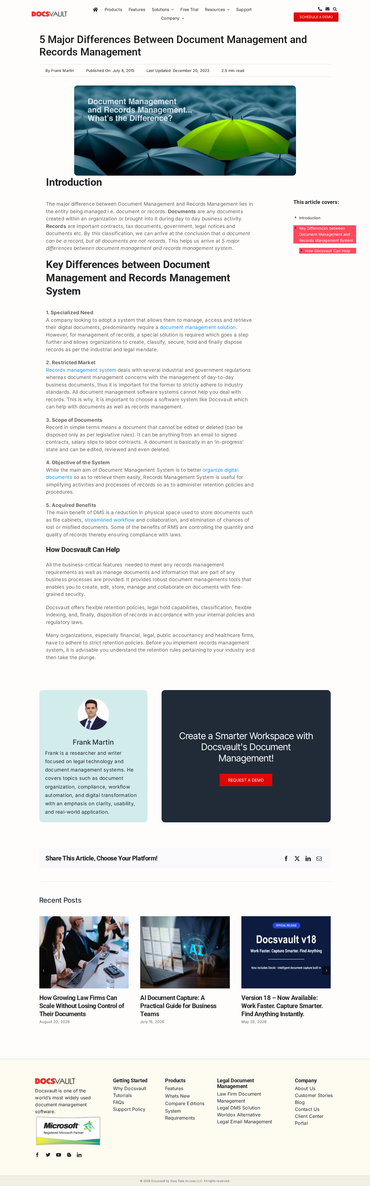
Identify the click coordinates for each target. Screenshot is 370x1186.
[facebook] (37, 1154)
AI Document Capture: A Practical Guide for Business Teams (178, 1006)
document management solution (198, 327)
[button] (334, 9)
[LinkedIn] (308, 858)
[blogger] (69, 1154)
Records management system (81, 370)
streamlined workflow (110, 520)
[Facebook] (286, 858)
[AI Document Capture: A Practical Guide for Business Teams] (185, 919)
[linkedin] (79, 1154)
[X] (297, 858)
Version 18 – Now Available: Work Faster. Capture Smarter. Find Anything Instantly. (282, 1006)
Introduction (310, 217)
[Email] (319, 858)
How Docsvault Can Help (327, 250)
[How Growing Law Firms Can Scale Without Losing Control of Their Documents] (84, 919)
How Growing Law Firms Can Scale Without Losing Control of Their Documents (81, 1006)
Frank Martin (62, 70)
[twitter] (48, 1154)
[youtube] (58, 1154)
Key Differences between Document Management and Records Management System (326, 234)
